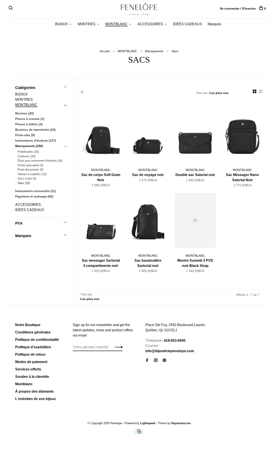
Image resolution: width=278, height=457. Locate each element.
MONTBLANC (116, 24)
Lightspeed (147, 423)
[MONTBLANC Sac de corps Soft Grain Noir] (100, 135)
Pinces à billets (29, 124)
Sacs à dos (27, 178)
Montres (24, 113)
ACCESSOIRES (150, 24)
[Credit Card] (139, 432)
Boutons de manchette (35, 129)
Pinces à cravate (29, 119)
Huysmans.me (180, 423)
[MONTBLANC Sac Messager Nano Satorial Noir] (242, 135)
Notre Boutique (27, 325)
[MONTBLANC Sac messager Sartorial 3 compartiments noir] (100, 221)
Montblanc (24, 384)
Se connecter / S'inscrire (238, 8)
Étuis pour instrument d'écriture (40, 160)
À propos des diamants (34, 391)
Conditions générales (33, 332)
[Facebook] (147, 360)
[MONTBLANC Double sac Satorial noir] (195, 135)
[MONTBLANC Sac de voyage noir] (148, 135)
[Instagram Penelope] (155, 360)
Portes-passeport (30, 165)
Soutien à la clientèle (32, 376)
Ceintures (26, 156)
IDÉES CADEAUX (187, 24)
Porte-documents (30, 169)
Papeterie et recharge (34, 196)
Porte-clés (25, 135)
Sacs (175, 51)
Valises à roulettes (32, 174)
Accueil (104, 51)
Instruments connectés (35, 191)
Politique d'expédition (33, 347)
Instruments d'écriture (35, 140)
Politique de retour (30, 354)
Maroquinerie (154, 51)
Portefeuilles (28, 151)
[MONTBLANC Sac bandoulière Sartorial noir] (148, 221)
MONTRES (86, 24)
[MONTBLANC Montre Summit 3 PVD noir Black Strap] (195, 221)
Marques (214, 24)
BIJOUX (61, 24)
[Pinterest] (164, 360)
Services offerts (28, 369)
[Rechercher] (11, 8)
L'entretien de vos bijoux (35, 399)
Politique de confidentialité (37, 339)
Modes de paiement (31, 362)
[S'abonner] (118, 347)
